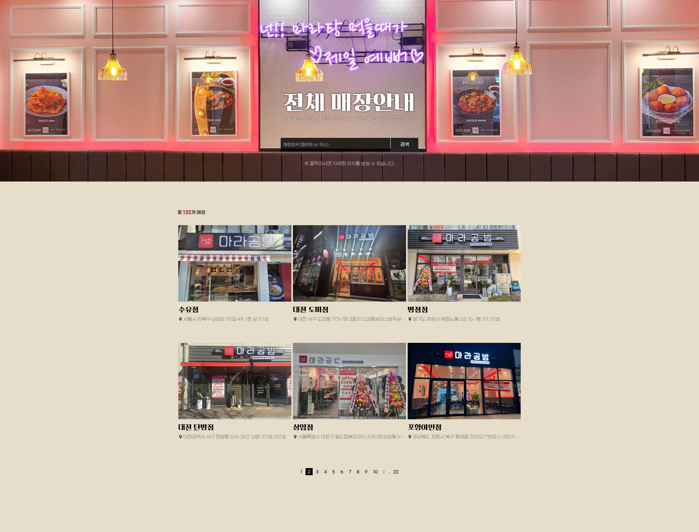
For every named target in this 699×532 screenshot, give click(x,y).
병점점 (418, 310)
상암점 (303, 427)
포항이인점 (425, 427)
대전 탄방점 (196, 427)
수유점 (188, 310)
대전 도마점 (311, 310)
